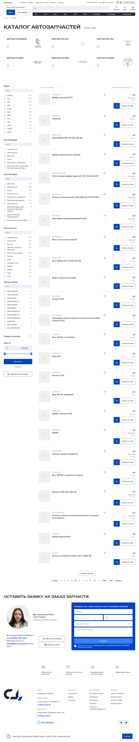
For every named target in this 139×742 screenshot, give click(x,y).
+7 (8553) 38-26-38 (44, 704)
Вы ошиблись (23, 12)
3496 (104, 580)
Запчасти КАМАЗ (117, 693)
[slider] (5, 353)
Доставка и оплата (42, 2)
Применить (18, 361)
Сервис (71, 697)
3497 (111, 580)
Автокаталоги (116, 703)
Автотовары (111, 14)
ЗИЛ (65, 14)
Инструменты (126, 14)
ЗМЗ (85, 14)
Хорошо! (127, 736)
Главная (6, 18)
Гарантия (53, 2)
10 (95, 580)
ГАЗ (36, 14)
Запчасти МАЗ (116, 697)
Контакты (61, 2)
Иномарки (97, 14)
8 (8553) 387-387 (92, 2)
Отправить (103, 641)
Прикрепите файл (82, 624)
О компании (23, 2)
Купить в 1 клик (127, 106)
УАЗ (45, 14)
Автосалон (94, 700)
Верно (10, 12)
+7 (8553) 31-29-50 (43, 715)
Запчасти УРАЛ (116, 700)
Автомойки (94, 697)
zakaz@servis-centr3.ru (106, 2)
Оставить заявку (129, 2)
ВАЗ (55, 14)
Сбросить (18, 367)
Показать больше (87, 573)
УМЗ (75, 14)
